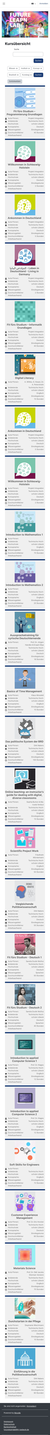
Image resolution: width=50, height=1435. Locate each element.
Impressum (8, 1421)
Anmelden (43, 3)
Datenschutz (9, 1424)
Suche (16, 49)
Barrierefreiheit (10, 1427)
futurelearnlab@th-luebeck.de (16, 1430)
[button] (33, 3)
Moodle (17, 1413)
